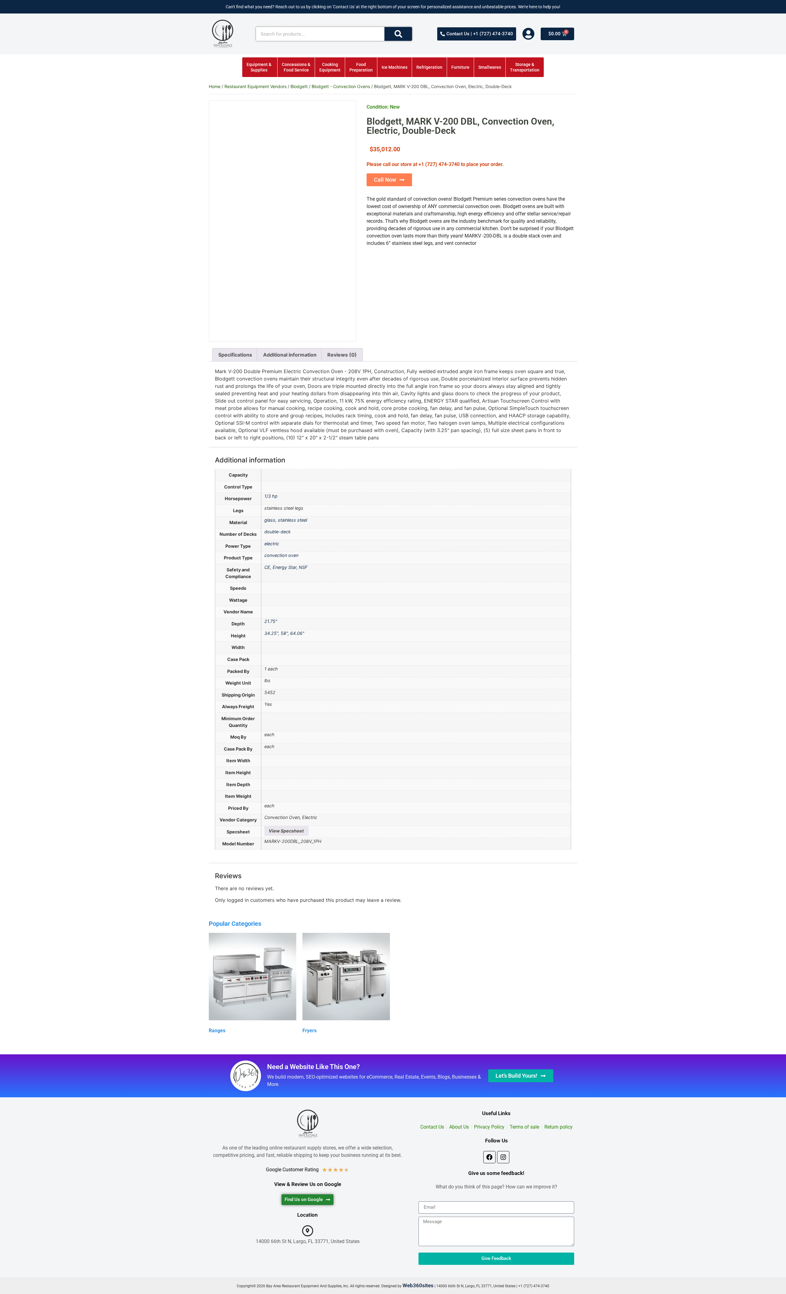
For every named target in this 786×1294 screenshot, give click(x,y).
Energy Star (284, 567)
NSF (303, 567)
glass (269, 520)
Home (214, 86)
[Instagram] (503, 1157)
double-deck (277, 531)
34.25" (271, 633)
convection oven (281, 555)
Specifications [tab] (235, 355)
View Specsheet (286, 830)
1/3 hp (271, 496)
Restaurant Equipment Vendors (255, 86)
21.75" (270, 621)
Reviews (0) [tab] (342, 355)
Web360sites (418, 1285)
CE (267, 567)
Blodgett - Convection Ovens (341, 86)
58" (284, 633)
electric (271, 543)
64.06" (297, 633)
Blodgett (299, 86)
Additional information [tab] (290, 355)
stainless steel (292, 520)
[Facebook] (489, 1157)
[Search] (398, 34)
